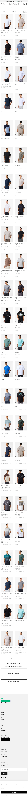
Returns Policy (3, 749)
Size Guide (3, 727)
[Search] (4, 3)
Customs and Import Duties (6, 732)
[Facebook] (1, 777)
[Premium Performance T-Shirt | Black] (21, 207)
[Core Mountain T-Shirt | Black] (7, 47)
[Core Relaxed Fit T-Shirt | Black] (7, 611)
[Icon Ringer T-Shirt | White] (7, 74)
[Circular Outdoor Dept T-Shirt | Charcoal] (7, 503)
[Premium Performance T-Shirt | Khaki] (21, 557)
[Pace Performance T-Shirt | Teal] (7, 342)
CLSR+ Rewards (4, 716)
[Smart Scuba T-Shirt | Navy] (7, 181)
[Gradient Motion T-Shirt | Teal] (7, 557)
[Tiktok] (5, 777)
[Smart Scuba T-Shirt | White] (7, 21)
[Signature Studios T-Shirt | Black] (7, 315)
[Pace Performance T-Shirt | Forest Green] (21, 422)
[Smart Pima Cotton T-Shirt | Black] (21, 234)
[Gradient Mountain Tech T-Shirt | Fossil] (21, 449)
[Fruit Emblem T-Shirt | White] (21, 530)
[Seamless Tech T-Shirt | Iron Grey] (7, 530)
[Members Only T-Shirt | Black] (21, 315)
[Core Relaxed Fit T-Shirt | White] (21, 101)
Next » (17, 658)
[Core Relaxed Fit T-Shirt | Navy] (7, 584)
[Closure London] (14, 4)
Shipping (2, 728)
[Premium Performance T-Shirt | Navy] (7, 449)
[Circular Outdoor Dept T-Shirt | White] (21, 369)
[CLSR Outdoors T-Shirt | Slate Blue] (21, 47)
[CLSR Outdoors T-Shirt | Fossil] (21, 128)
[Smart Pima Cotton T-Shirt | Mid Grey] (21, 584)
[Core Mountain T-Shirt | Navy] (7, 101)
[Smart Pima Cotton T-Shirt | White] (7, 207)
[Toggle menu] (1, 3)
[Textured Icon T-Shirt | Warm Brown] (7, 261)
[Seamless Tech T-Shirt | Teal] (7, 422)
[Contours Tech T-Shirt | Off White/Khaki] (21, 503)
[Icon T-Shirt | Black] (21, 476)
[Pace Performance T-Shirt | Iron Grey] (7, 288)
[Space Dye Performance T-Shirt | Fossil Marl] (7, 638)
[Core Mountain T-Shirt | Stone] (7, 234)
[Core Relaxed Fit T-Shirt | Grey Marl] (21, 261)
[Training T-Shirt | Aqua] (21, 611)
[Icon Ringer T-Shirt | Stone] (21, 181)
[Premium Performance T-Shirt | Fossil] (21, 155)
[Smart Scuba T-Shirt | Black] (7, 155)
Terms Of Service (4, 751)
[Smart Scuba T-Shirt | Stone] (21, 21)
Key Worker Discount (5, 737)
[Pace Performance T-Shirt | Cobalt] (7, 369)
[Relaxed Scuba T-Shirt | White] (21, 638)
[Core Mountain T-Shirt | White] (21, 74)
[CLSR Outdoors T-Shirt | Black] (21, 396)
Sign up (4, 773)
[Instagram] (3, 777)
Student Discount (4, 735)
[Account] (23, 3)
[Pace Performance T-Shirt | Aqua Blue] (21, 342)
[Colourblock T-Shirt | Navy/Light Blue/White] (7, 128)
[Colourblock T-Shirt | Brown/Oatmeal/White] (7, 476)
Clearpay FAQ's (4, 756)
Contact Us (3, 717)
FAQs (2, 733)
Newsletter (3, 719)
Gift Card (2, 753)
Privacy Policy (3, 747)
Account (2, 714)
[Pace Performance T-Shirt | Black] (21, 288)
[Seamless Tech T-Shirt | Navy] (7, 396)
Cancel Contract (6, 739)
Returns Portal (3, 730)
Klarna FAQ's (3, 754)
